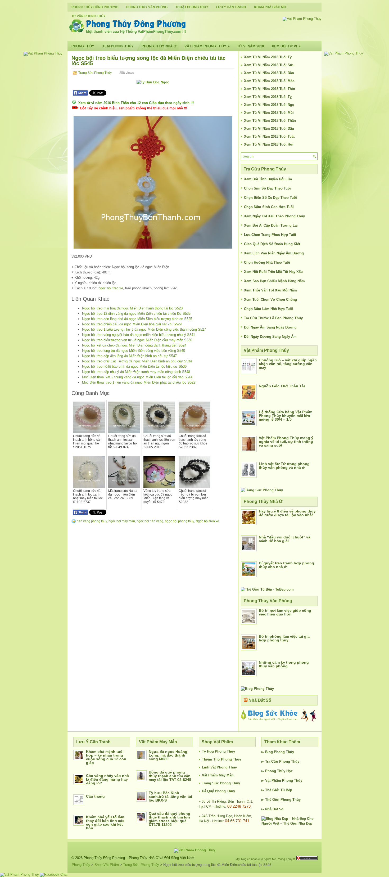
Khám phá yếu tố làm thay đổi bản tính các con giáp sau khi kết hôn (105, 822)
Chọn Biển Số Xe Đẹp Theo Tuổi (270, 198)
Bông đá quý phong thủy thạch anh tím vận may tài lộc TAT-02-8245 (170, 776)
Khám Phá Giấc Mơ (270, 7)
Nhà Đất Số (259, 700)
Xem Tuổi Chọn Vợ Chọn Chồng (270, 300)
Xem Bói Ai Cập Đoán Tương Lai (271, 225)
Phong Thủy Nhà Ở (159, 46)
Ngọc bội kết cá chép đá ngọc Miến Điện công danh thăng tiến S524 (134, 345)
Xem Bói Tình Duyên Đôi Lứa (268, 179)
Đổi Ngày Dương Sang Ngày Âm (270, 337)
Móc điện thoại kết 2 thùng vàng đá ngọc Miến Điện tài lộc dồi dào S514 (137, 377)
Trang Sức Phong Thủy (95, 73)
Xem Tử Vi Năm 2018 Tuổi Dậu (269, 129)
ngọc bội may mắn (121, 521)
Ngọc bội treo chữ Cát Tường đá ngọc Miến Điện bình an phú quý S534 (137, 361)
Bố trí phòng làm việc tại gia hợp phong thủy (284, 638)
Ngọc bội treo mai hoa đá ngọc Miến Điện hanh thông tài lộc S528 (132, 308)
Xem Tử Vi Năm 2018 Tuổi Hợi (268, 144)
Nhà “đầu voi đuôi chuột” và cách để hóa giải (284, 539)
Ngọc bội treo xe (207, 521)
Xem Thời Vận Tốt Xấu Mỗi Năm (270, 290)
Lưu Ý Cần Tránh (231, 7)
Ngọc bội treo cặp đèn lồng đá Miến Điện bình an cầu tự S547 (129, 356)
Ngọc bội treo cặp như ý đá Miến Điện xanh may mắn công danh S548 (136, 372)
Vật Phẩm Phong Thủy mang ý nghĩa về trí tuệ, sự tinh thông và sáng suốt (286, 441)
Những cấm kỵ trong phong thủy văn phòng (284, 664)
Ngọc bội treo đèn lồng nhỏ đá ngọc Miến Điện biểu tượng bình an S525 (137, 319)
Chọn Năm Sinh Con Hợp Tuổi (269, 207)
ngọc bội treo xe (110, 288)
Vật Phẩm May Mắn (217, 775)
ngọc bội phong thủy (179, 521)
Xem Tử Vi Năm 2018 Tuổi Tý (268, 57)
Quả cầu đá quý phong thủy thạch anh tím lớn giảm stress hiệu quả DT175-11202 (169, 819)
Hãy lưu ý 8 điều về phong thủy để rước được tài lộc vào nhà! (287, 513)
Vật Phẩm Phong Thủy (207, 46)
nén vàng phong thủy (92, 521)
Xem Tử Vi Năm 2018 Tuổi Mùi (269, 113)
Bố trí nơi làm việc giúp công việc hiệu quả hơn (285, 612)
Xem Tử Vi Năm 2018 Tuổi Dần (269, 73)
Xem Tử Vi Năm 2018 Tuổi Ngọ (269, 105)
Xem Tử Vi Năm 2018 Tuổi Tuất (269, 136)
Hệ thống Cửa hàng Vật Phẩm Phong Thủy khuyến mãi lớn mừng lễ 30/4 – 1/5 (285, 415)
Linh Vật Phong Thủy (219, 767)
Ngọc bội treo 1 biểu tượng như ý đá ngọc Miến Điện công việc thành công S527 (144, 329)
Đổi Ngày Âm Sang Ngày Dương (270, 327)
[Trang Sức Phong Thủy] (262, 490)
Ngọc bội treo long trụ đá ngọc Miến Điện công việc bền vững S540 (133, 351)
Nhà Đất (271, 809)
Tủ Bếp (286, 790)
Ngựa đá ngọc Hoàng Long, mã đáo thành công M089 (168, 755)
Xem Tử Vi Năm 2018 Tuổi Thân (270, 121)
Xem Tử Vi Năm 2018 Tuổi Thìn (269, 89)
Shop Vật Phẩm (106, 865)
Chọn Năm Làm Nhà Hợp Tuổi (268, 309)
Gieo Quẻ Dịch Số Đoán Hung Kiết (272, 244)
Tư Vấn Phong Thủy (88, 16)
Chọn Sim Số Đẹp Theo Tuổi (267, 188)
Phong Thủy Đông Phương (94, 7)
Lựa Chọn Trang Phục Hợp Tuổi (270, 235)
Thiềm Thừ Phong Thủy (221, 759)
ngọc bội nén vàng (150, 521)
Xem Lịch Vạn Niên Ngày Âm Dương (274, 253)
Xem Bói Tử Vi (286, 46)
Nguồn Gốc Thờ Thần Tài (282, 386)
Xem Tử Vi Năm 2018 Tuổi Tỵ (268, 97)
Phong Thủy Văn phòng (147, 7)
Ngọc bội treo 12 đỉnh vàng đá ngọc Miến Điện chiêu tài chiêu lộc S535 (136, 314)
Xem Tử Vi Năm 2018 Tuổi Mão (269, 81)
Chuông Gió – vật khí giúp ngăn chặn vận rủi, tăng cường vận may (288, 364)
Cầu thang (95, 796)
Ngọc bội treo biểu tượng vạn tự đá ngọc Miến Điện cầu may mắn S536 (137, 340)
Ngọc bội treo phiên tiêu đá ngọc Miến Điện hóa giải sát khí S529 (132, 324)
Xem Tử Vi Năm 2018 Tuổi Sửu (269, 65)
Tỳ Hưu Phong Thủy (218, 751)
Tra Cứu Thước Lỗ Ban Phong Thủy (273, 318)
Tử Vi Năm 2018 (250, 46)
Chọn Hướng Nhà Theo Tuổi (267, 262)
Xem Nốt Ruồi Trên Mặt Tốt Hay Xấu (273, 272)
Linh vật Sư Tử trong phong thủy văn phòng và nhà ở (284, 466)
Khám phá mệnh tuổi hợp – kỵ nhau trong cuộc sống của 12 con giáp (106, 757)
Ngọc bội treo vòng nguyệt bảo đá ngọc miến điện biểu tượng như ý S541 (138, 335)
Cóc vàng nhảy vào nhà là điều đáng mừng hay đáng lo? (107, 779)
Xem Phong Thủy (118, 46)
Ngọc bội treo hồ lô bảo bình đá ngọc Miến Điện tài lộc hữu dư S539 (134, 366)
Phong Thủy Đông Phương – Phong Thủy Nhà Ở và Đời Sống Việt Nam (139, 858)
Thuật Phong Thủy (191, 7)
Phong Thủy (82, 46)
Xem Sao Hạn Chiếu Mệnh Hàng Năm (274, 281)
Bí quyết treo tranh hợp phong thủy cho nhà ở (286, 565)
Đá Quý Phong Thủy (218, 791)
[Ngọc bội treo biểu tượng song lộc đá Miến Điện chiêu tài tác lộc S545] (152, 182)
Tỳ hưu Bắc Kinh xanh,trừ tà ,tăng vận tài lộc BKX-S (170, 796)
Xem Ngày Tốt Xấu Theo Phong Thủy (274, 216)
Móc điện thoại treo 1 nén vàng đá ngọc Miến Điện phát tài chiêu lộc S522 (138, 382)
